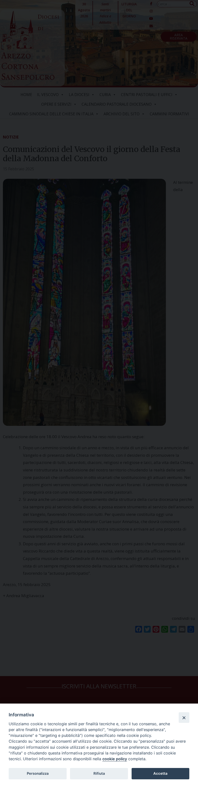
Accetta (160, 773)
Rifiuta (99, 773)
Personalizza (38, 773)
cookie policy (114, 758)
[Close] (184, 717)
